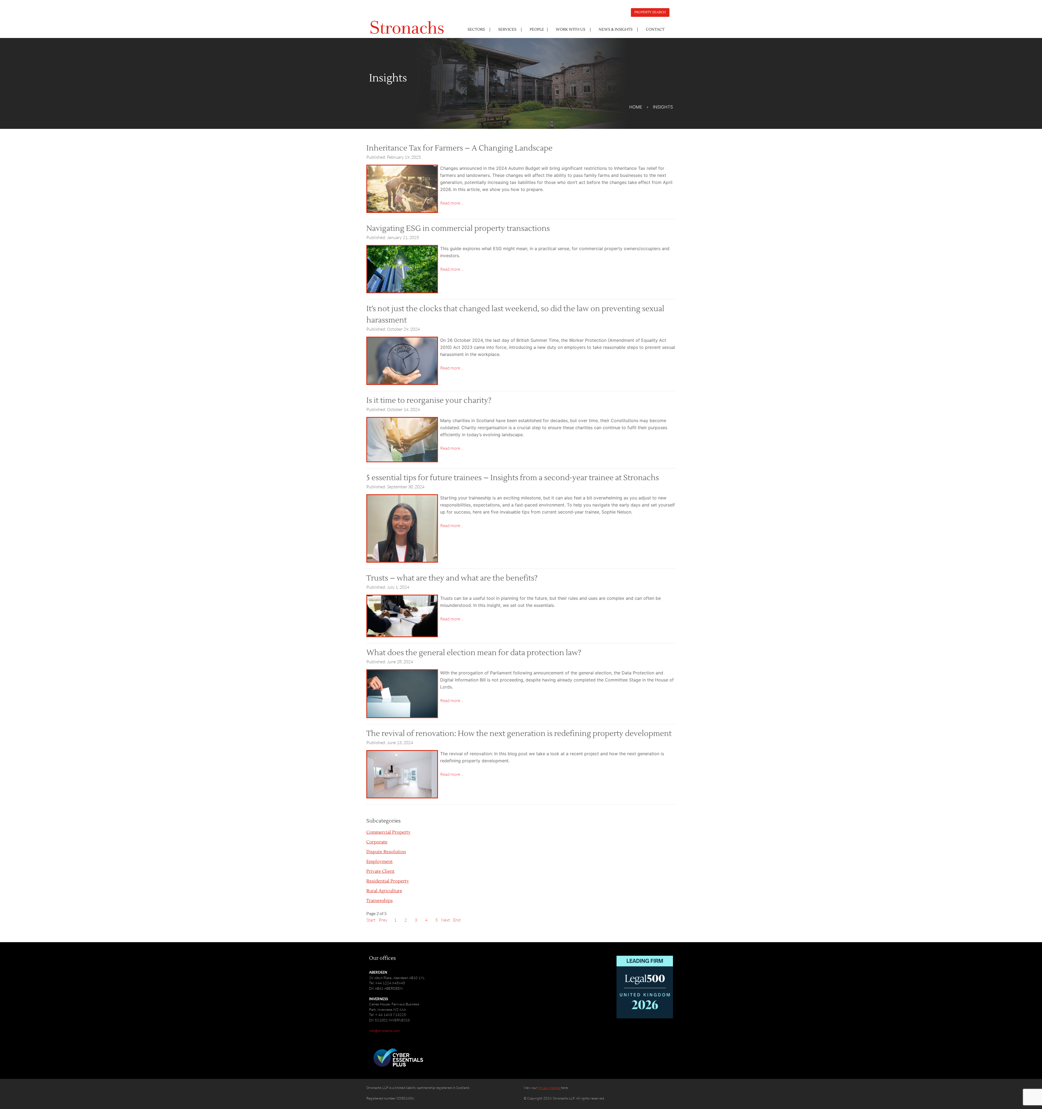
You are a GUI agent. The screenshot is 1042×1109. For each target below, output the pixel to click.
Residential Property (387, 881)
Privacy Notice (549, 1087)
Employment (379, 861)
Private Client (380, 871)
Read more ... (451, 203)
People (537, 29)
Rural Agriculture (384, 891)
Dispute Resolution (386, 852)
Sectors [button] (476, 29)
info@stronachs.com (384, 1030)
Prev (383, 920)
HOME (635, 107)
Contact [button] (655, 29)
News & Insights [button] (616, 29)
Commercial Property (388, 832)
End (456, 920)
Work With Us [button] (570, 29)
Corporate (376, 842)
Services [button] (507, 29)
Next (445, 920)
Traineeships (379, 900)
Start (371, 920)
